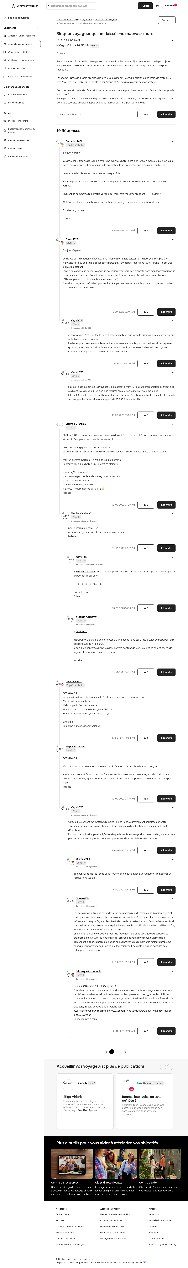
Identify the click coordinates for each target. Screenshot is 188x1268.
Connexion (169, 6)
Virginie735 (82, 45)
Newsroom (154, 1214)
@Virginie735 (96, 644)
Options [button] (165, 20)
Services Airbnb (16, 103)
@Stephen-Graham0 (85, 571)
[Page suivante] (125, 1051)
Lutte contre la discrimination (70, 1226)
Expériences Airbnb (18, 95)
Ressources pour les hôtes (112, 1226)
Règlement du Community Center (21, 130)
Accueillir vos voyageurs (20, 44)
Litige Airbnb (72, 1097)
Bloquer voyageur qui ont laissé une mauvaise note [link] (82, 23)
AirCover (60, 1220)
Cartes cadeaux (156, 1239)
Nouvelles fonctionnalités (160, 1220)
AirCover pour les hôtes (111, 1220)
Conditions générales (78, 1263)
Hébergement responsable (113, 1239)
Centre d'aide (15, 148)
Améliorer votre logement (21, 36)
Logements (87, 20)
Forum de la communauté (112, 1232)
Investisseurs (155, 1232)
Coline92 (82, 1083)
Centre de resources (18, 140)
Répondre (166, 114)
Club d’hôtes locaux (18, 157)
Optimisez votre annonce (21, 60)
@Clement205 (91, 986)
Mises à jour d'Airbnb (18, 121)
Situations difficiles (68, 114)
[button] (173, 40)
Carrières (153, 1226)
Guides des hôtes (17, 68)
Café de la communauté (20, 77)
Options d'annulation (65, 1239)
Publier (145, 5)
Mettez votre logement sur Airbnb (116, 1214)
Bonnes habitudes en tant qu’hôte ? (141, 1099)
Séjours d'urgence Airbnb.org (162, 1245)
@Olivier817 (80, 631)
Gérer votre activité (18, 52)
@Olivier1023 (70, 435)
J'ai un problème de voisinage (70, 1245)
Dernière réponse (87, 1110)
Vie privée (60, 1263)
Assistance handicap (65, 1232)
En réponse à (81, 328)
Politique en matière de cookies (105, 1263)
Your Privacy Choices (132, 1263)
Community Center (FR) (68, 20)
